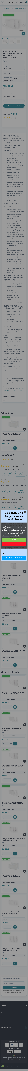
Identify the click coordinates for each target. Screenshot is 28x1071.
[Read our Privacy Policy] (25, 551)
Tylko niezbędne (14, 544)
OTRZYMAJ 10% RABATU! (14, 557)
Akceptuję (14, 540)
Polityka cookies (5, 535)
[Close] (25, 512)
